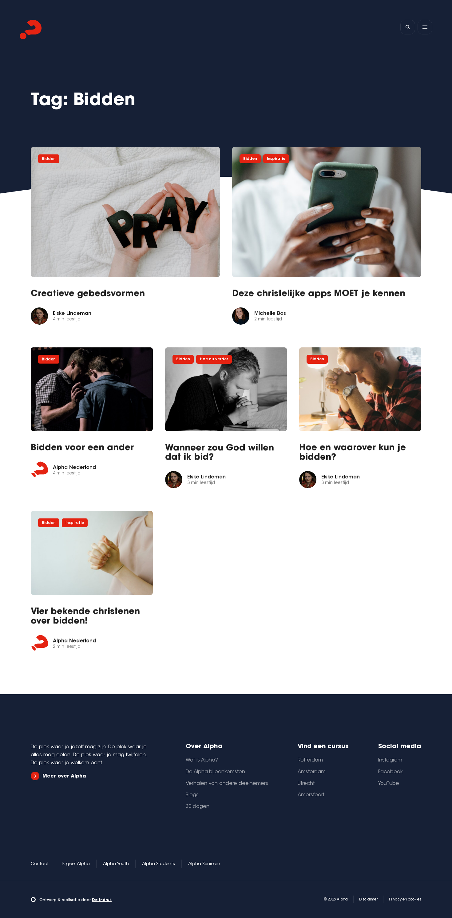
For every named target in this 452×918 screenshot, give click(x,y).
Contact (40, 864)
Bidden (49, 159)
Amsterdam (312, 772)
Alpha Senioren (204, 864)
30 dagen (197, 806)
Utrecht (306, 783)
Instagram (390, 760)
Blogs (192, 795)
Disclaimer (368, 899)
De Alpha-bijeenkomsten (215, 772)
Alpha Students (158, 864)
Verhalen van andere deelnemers (227, 783)
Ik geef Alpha (76, 864)
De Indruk (102, 900)
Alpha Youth (116, 864)
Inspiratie (276, 159)
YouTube (388, 783)
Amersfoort (311, 795)
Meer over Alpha (64, 776)
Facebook (390, 772)
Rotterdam (310, 760)
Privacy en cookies (405, 899)
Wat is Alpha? (202, 760)
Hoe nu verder (214, 359)
